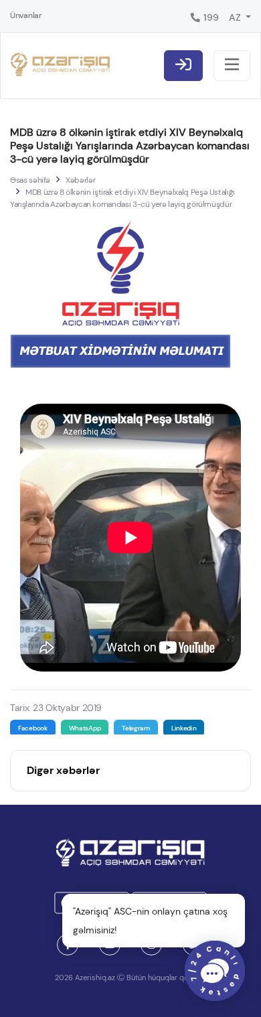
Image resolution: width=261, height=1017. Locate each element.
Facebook (33, 728)
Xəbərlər (80, 180)
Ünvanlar (26, 15)
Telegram (136, 728)
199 (210, 17)
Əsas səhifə (30, 180)
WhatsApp (85, 728)
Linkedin (184, 728)
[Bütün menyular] (231, 65)
